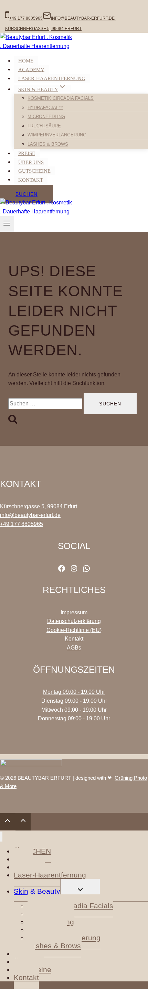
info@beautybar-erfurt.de (30, 515)
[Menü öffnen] (7, 224)
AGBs (74, 648)
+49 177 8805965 (21, 524)
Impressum (74, 612)
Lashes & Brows (48, 144)
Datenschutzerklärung (74, 621)
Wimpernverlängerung (57, 134)
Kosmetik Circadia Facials (61, 98)
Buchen (26, 194)
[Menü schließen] (1, 837)
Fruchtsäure (44, 125)
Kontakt (30, 179)
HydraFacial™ (45, 107)
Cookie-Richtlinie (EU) (74, 630)
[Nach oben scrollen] (7, 821)
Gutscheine (34, 171)
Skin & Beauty (37, 891)
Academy (31, 69)
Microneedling (46, 116)
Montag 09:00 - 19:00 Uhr (74, 692)
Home (25, 61)
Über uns (31, 162)
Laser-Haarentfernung (51, 78)
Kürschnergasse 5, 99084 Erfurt (38, 506)
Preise (26, 153)
